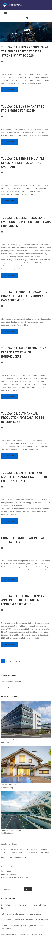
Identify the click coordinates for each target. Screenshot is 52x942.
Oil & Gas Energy (7, 687)
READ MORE (9, 90)
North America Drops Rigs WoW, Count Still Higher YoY (21, 935)
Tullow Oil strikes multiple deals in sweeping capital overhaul (23, 163)
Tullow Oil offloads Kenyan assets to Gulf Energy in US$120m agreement (22, 600)
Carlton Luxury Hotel (9, 785)
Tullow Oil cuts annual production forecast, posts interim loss (22, 417)
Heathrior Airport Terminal (11, 830)
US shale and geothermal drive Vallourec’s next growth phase (24, 920)
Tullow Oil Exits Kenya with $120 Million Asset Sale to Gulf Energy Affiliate (25, 477)
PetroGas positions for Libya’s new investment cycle (21, 914)
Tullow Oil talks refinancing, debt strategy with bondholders (24, 352)
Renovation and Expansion (11, 682)
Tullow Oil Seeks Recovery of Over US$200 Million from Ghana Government (26, 222)
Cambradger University (9, 739)
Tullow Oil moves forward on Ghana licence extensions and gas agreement (24, 296)
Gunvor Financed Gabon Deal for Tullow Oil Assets (26, 540)
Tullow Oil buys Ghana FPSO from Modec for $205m (22, 108)
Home (14, 34)
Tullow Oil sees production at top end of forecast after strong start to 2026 (24, 51)
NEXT (18, 661)
